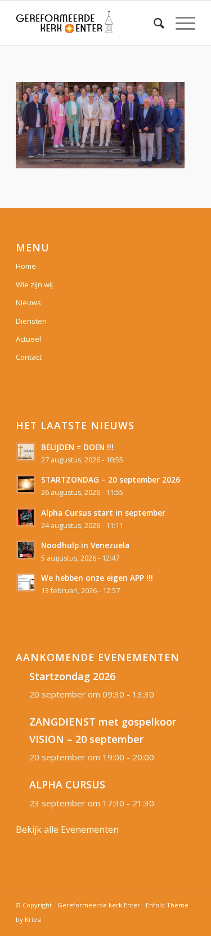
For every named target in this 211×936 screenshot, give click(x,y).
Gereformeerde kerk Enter (98, 905)
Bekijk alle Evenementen (67, 829)
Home (26, 266)
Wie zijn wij (34, 284)
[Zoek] (153, 23)
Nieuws (28, 302)
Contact (29, 357)
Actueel (28, 339)
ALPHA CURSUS (67, 784)
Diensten (31, 321)
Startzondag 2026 (72, 676)
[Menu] (179, 23)
